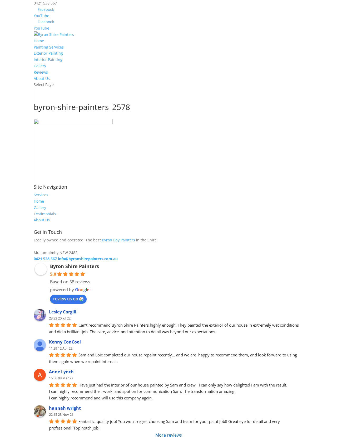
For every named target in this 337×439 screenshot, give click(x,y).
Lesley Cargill (62, 312)
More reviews (168, 435)
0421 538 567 (45, 258)
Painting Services (49, 47)
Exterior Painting (48, 53)
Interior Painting (48, 59)
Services (41, 194)
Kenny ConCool (65, 342)
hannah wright (65, 408)
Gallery (40, 65)
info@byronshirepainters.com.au (88, 258)
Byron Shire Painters (74, 266)
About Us (42, 78)
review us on (65, 299)
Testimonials (45, 213)
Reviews (41, 72)
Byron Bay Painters (118, 239)
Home (39, 40)
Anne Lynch (61, 372)
